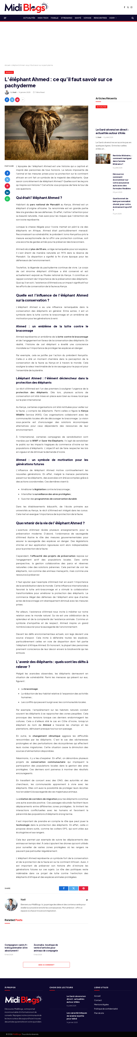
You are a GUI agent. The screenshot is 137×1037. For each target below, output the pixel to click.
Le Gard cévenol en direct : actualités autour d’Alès (112, 131)
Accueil (7, 65)
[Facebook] (7, 173)
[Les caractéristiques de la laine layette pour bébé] (57, 1016)
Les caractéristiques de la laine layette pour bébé (77, 1015)
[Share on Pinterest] (17, 99)
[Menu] (5, 18)
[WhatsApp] (7, 198)
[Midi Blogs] (26, 7)
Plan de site (99, 1013)
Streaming (66, 18)
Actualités (29, 18)
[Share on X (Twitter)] (12, 99)
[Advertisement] (68, 43)
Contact (98, 1000)
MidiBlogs (17, 1034)
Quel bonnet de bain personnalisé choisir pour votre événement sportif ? (122, 204)
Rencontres (100, 18)
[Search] (132, 18)
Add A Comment (46, 965)
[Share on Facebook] (7, 99)
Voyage (87, 18)
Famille (54, 18)
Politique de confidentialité (106, 1008)
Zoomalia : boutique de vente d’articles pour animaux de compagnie (46, 948)
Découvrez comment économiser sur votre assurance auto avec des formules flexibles (122, 181)
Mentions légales (101, 1004)
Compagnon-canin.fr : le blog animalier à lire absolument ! (16, 948)
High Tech (43, 18)
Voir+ (112, 18)
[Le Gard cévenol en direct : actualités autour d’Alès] (114, 115)
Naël (14, 92)
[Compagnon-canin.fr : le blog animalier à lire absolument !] (17, 934)
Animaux (9, 72)
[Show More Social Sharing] (22, 99)
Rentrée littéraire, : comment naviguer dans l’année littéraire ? (122, 159)
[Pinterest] (7, 186)
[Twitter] (7, 179)
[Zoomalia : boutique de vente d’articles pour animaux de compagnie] (46, 934)
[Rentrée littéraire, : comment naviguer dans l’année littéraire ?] (103, 159)
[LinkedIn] (7, 192)
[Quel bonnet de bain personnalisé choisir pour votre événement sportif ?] (103, 202)
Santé (78, 18)
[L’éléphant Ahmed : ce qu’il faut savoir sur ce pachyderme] (46, 133)
